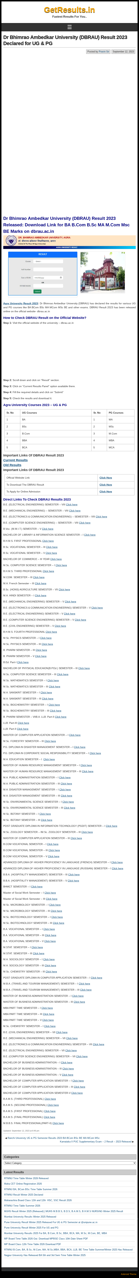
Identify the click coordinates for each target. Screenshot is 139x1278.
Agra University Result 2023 (20, 303)
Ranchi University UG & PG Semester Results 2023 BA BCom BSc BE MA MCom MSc (54, 1138)
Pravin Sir (104, 51)
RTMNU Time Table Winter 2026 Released (26, 1178)
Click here (71, 504)
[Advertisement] (69, 81)
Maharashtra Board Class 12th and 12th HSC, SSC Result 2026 (38, 1200)
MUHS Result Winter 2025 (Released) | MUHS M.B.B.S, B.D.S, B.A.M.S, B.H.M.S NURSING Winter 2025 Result (63, 1211)
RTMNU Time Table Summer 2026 (22, 1205)
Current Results (15, 460)
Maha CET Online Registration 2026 (23, 1183)
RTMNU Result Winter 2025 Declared (23, 1194)
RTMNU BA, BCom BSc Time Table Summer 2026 (30, 1189)
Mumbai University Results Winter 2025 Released (30, 1216)
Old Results (12, 465)
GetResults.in (69, 9)
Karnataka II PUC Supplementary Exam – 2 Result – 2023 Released (95, 1141)
